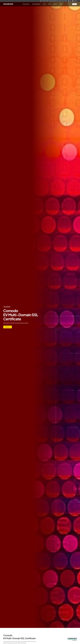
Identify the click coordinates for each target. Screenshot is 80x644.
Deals (61, 4)
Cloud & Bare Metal (36, 4)
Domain (54, 4)
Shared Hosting (26, 4)
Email (44, 4)
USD (74, 4)
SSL (49, 4)
